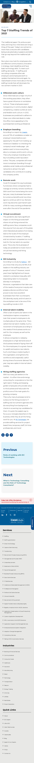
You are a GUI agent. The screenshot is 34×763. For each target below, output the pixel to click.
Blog (13, 2)
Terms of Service (26, 511)
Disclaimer (13, 510)
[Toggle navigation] (30, 6)
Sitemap (20, 510)
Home (3, 11)
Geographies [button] (22, 2)
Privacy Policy (3, 511)
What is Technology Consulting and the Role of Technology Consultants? (16, 483)
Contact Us (6, 2)
